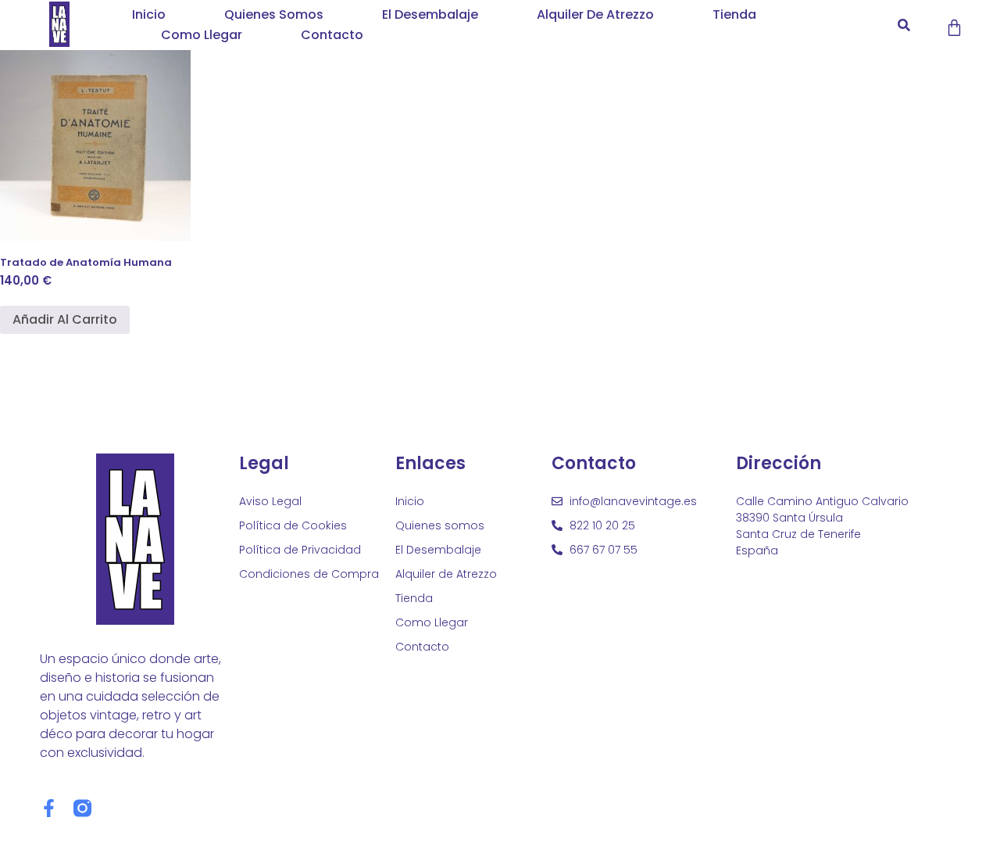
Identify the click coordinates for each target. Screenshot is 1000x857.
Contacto (332, 35)
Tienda (734, 14)
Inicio (149, 14)
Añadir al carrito (64, 319)
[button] (903, 25)
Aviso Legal (270, 501)
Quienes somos (273, 14)
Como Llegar (201, 35)
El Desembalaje (430, 14)
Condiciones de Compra (309, 574)
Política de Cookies (293, 525)
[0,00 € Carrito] (954, 28)
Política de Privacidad (300, 550)
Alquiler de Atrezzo (595, 14)
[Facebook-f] (49, 808)
